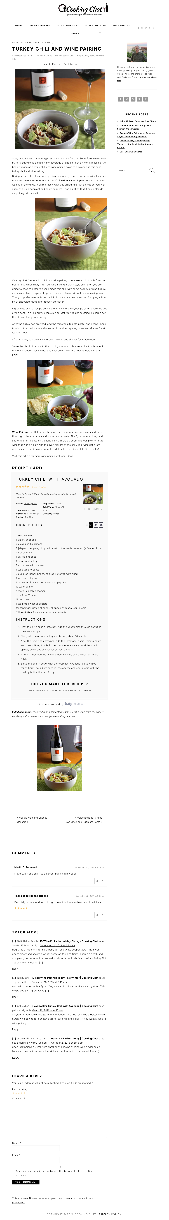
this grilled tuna (69, 184)
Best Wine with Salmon (131, 152)
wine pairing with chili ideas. (57, 456)
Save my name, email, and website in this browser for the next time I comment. (55, 1173)
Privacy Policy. (110, 1214)
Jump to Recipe (51, 64)
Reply (99, 881)
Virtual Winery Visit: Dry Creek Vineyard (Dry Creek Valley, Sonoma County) (135, 144)
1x (90, 525)
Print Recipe (70, 64)
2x (96, 525)
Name (16, 1143)
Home (15, 42)
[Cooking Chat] (84, 17)
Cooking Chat (30, 503)
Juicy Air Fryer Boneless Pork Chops (138, 121)
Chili (22, 42)
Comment (18, 1098)
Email (16, 1155)
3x (101, 525)
